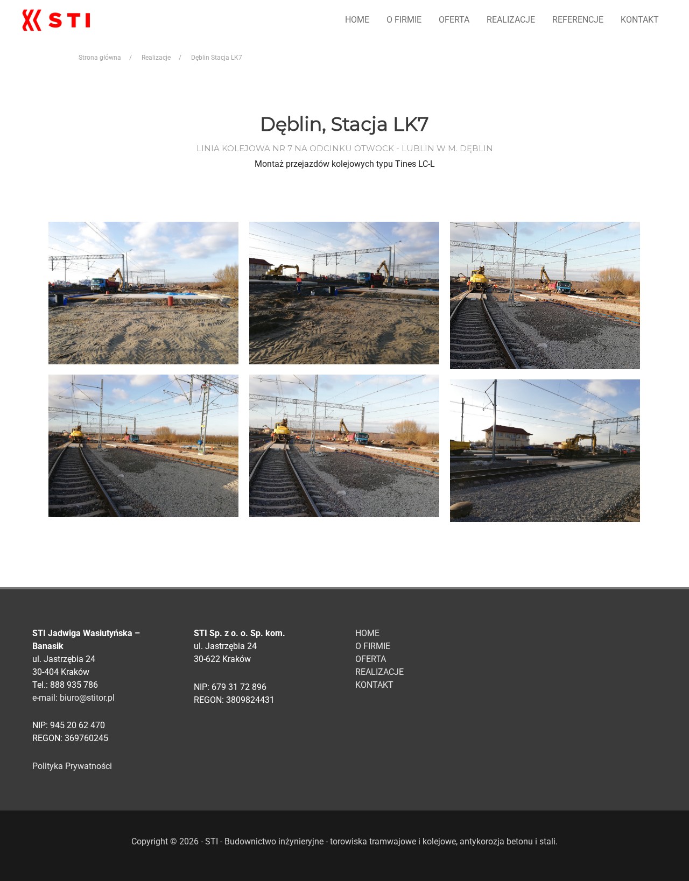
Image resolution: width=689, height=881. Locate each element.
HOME (357, 20)
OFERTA (454, 20)
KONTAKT (640, 20)
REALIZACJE (511, 20)
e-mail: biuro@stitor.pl (73, 698)
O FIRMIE (403, 20)
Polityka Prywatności (72, 766)
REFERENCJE (577, 20)
